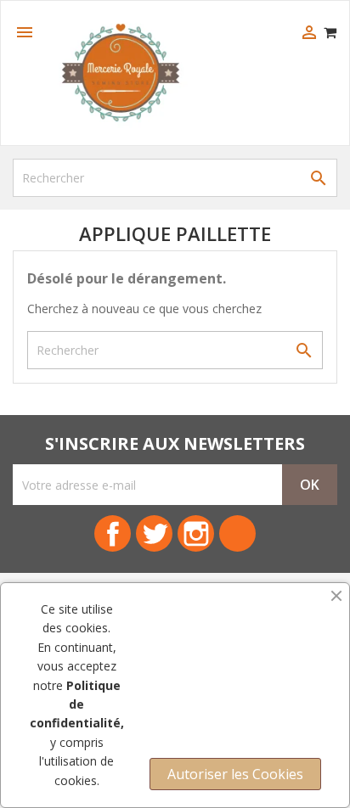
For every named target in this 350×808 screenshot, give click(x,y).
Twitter (154, 533)
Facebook (112, 533)
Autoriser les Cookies (235, 774)
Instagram (196, 533)
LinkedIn (237, 533)
